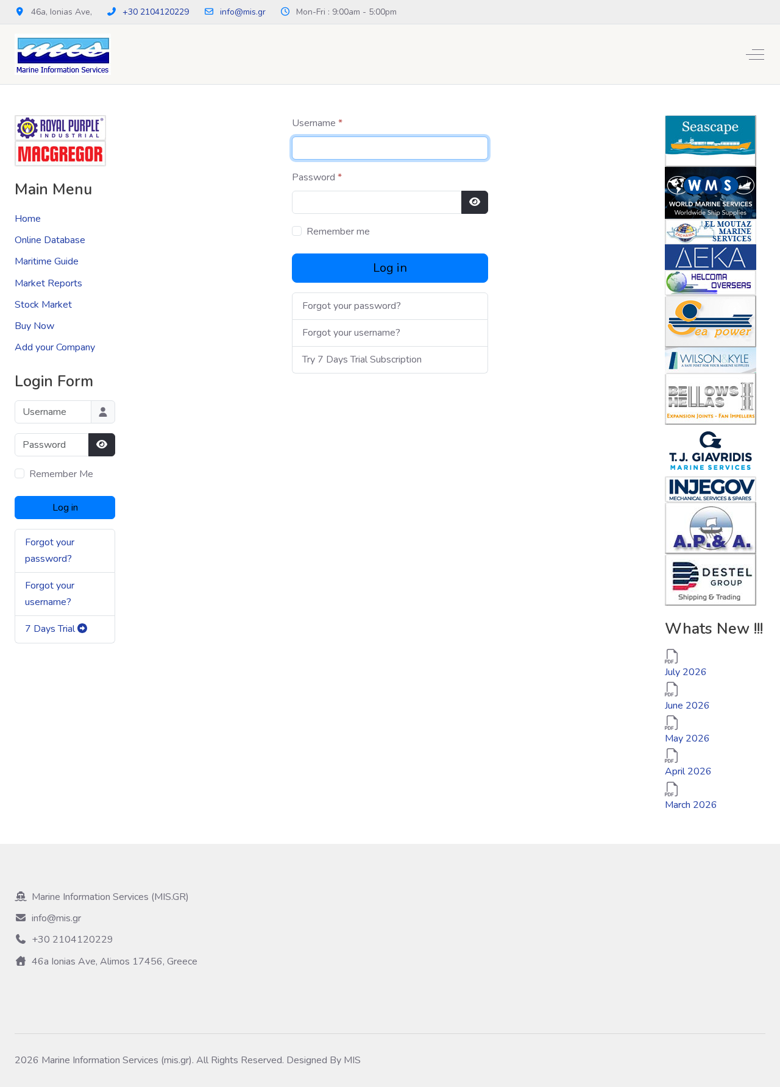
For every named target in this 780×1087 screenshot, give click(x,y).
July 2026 (686, 672)
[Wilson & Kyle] (710, 359)
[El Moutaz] (710, 231)
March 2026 (691, 805)
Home (28, 218)
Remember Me (61, 474)
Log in (65, 507)
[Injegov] (710, 488)
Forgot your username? (351, 332)
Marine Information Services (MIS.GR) (110, 897)
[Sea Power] (710, 320)
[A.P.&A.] (710, 527)
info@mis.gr (243, 12)
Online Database (50, 240)
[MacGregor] (60, 153)
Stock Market (43, 304)
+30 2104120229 (155, 12)
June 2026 (687, 705)
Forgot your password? (351, 306)
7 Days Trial (51, 629)
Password (317, 177)
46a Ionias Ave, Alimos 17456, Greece (114, 961)
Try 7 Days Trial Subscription (362, 359)
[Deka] (710, 256)
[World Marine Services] (710, 192)
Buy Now (34, 326)
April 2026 (688, 771)
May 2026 (687, 738)
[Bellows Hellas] (710, 398)
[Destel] (710, 579)
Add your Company (55, 347)
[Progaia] (60, 127)
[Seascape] (710, 140)
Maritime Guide (47, 261)
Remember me (338, 231)
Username (317, 123)
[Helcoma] (710, 282)
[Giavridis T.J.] (710, 449)
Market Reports (48, 283)
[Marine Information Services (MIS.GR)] (63, 54)
